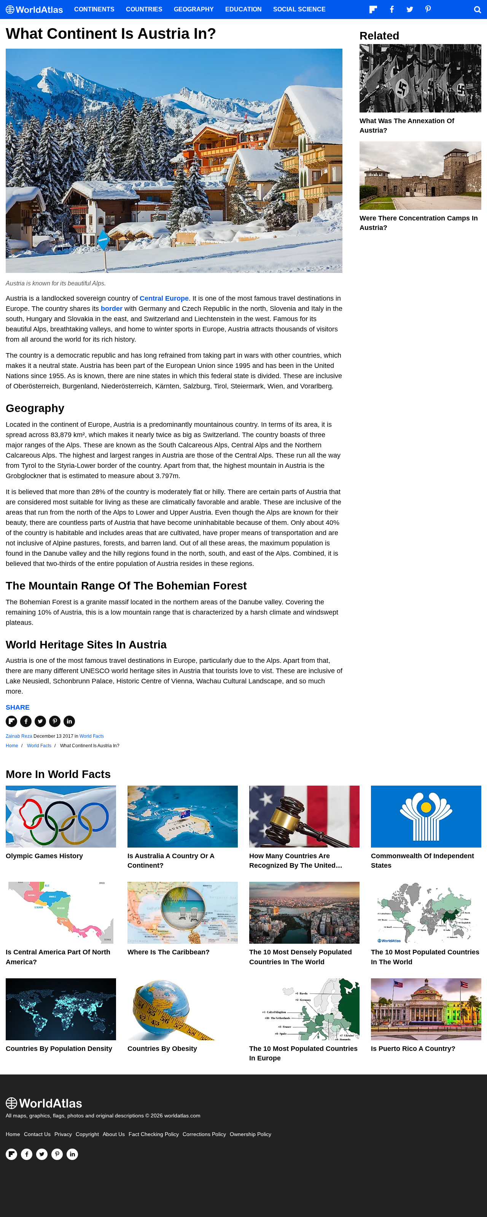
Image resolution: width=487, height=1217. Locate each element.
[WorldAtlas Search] (477, 9)
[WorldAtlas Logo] (37, 9)
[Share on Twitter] (40, 721)
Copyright (87, 1134)
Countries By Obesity (162, 1048)
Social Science (299, 9)
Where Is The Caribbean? (168, 952)
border (112, 308)
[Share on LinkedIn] (69, 721)
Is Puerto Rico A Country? (413, 1048)
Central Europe (164, 298)
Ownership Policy (250, 1134)
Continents (94, 9)
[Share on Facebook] (26, 721)
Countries (144, 9)
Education (243, 9)
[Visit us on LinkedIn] (72, 1154)
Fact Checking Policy (154, 1134)
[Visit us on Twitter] (42, 1154)
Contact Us (37, 1134)
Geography (194, 9)
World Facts (92, 736)
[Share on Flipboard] (11, 721)
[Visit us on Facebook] (26, 1154)
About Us (114, 1134)
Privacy (63, 1134)
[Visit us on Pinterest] (57, 1154)
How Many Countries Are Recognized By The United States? (292, 865)
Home (13, 1134)
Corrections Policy (204, 1134)
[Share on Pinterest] (54, 721)
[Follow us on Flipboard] (11, 1154)
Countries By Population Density (59, 1048)
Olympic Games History (44, 856)
